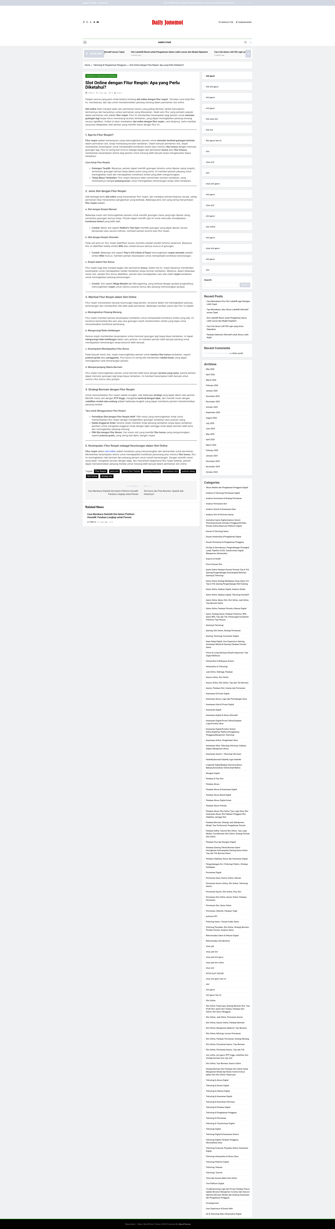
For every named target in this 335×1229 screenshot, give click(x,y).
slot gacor (210, 97)
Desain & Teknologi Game (217, 531)
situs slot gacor (213, 184)
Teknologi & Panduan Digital (218, 1107)
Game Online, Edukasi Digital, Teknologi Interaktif (227, 595)
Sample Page (164, 42)
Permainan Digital (213, 872)
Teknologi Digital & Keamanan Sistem (222, 1134)
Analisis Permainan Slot (216, 504)
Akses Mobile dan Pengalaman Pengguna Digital (227, 487)
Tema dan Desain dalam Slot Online (221, 1178)
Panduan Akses (212, 784)
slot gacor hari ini (213, 995)
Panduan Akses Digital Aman (218, 800)
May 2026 (210, 369)
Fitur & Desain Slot (214, 564)
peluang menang (152, 471)
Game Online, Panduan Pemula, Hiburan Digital (226, 608)
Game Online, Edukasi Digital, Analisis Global (225, 589)
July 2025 (210, 423)
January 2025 (211, 456)
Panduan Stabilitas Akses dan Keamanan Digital (227, 859)
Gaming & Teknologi (215, 625)
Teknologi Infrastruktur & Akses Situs (222, 1156)
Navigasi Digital (213, 773)
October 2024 (212, 472)
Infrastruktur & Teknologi (217, 666)
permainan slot (171, 471)
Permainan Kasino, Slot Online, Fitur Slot (223, 892)
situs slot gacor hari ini (216, 979)
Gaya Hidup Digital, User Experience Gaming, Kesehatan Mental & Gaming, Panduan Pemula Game (226, 644)
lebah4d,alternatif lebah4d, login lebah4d (223, 759)
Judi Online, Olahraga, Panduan (219, 672)
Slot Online (92, 476)
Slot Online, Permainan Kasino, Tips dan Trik (225, 1050)
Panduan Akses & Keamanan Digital (221, 789)
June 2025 (210, 428)
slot (207, 151)
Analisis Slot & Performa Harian (220, 514)
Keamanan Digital (213, 710)
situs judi (210, 946)
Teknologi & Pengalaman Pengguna (101, 76)
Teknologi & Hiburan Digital (218, 1091)
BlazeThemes (185, 1224)
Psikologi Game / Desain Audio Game (222, 922)
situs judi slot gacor (214, 957)
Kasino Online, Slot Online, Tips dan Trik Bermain (227, 683)
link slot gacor (212, 87)
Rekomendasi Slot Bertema (218, 941)
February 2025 (212, 450)
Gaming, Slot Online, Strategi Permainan (223, 630)
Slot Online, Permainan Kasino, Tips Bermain (225, 1044)
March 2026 (211, 380)
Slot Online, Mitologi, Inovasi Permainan (223, 1033)
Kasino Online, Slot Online (217, 677)
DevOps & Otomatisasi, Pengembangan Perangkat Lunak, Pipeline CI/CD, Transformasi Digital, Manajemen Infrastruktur (227, 550)
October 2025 (212, 407)
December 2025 (213, 396)
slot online (110, 451)
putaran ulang (188, 471)
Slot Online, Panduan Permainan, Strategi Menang (227, 1039)
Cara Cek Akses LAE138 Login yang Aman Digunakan (211, 3)
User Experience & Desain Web (219, 1208)
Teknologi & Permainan (216, 1118)
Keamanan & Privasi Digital (217, 693)
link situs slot (212, 119)
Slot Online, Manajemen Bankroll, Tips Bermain (226, 1028)
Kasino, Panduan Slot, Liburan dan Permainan (225, 688)
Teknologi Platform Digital (217, 1162)
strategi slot (106, 476)
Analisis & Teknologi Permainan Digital (223, 493)
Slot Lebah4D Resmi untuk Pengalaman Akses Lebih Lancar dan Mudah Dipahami (123, 52)
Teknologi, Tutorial (214, 1172)
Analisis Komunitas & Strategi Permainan (224, 498)
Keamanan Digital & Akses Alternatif (222, 715)
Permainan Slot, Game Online (218, 905)
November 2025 (213, 401)
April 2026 (210, 374)
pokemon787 (211, 916)
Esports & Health (213, 559)
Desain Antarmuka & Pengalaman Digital (223, 537)
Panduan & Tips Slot (215, 778)
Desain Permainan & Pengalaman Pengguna (225, 542)
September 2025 (213, 412)
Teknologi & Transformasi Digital (220, 1123)
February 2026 (212, 385)
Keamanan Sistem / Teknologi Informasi (223, 754)
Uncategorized (212, 1203)
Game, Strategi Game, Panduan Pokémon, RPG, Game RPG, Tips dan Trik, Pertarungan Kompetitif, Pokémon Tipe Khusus (227, 617)
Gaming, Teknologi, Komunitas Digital (222, 636)
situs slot (210, 162)
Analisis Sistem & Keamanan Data (221, 509)
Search (208, 280)
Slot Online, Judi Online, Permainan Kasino (224, 1017)
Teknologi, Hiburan (214, 1167)
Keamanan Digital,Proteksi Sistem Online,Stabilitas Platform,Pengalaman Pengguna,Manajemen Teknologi (222, 732)
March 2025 (211, 445)
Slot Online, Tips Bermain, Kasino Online (223, 1063)
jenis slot (114, 471)
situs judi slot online (215, 962)
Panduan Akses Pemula (216, 806)
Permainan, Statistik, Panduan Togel (221, 911)
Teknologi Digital (213, 1129)
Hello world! (237, 353)
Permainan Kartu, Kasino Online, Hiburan (223, 878)
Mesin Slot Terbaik (131, 471)
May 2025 (210, 434)
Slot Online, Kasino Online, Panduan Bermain (225, 1022)
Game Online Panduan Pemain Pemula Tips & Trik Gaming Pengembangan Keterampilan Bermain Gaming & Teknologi (227, 572)
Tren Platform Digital (215, 1183)
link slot (209, 130)
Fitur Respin (100, 471)
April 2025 (210, 439)
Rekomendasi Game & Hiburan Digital (222, 935)
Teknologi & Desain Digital (217, 1085)
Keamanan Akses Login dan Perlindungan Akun (226, 699)
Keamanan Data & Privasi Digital (220, 704)
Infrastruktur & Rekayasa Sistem (220, 661)
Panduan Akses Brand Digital (218, 795)
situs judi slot (212, 952)
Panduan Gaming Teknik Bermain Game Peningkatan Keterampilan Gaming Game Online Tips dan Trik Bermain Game (227, 850)
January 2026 (211, 391)
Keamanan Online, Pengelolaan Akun (222, 740)
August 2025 (211, 418)
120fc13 (91, 93)
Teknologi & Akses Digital (217, 1080)
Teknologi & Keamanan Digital (219, 1096)
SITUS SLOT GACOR (215, 973)
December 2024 (213, 461)
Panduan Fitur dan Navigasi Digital (221, 842)
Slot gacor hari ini (213, 140)
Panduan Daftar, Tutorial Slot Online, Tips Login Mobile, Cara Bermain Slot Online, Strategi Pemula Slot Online (228, 834)
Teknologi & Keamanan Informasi (220, 1102)
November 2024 (213, 466)
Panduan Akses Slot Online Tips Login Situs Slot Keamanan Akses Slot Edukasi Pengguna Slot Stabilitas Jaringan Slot (227, 814)
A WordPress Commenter (217, 353)
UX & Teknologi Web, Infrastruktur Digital (223, 1214)
